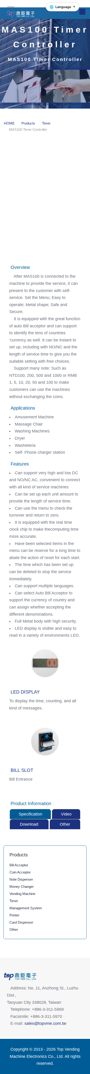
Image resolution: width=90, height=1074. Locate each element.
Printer (14, 915)
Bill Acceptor (18, 865)
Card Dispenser (21, 922)
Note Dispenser (21, 879)
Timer (13, 901)
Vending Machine (22, 894)
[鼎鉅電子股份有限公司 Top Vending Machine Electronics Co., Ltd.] (42, 14)
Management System (25, 908)
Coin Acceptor (20, 872)
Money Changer (21, 886)
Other (13, 929)
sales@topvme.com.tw (45, 1023)
